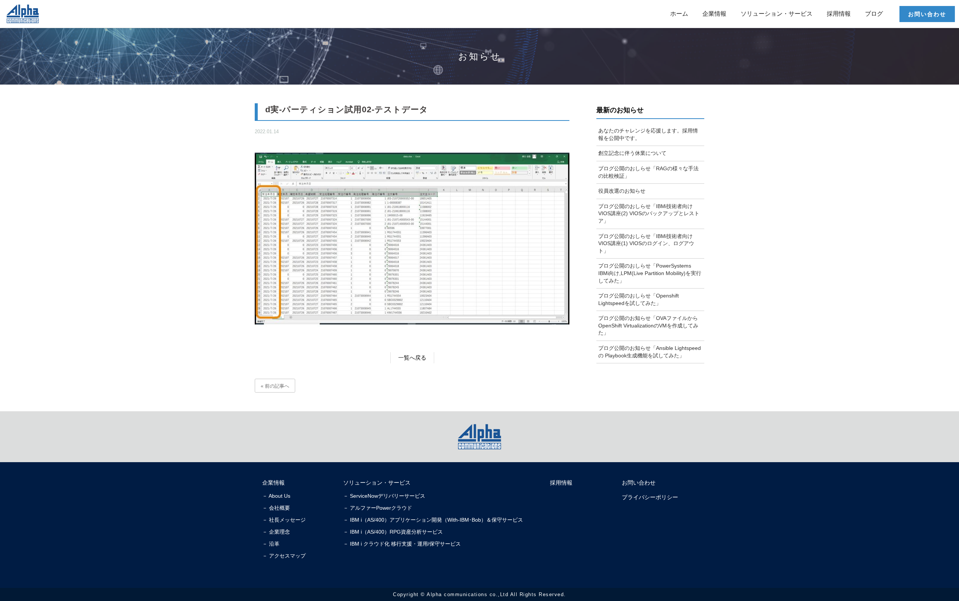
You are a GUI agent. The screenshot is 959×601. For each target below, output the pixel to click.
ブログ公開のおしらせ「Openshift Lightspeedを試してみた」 (638, 299)
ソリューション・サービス (777, 13)
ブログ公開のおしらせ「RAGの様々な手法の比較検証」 (648, 172)
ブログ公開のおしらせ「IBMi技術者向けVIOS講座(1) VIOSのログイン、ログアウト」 (646, 243)
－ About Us (276, 496)
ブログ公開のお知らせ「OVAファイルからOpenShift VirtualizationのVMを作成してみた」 (648, 325)
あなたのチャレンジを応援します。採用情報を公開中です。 (648, 134)
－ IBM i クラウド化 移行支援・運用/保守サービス (402, 544)
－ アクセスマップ (284, 556)
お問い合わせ (927, 14)
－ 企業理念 (276, 532)
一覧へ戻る (412, 357)
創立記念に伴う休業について (632, 153)
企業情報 (714, 13)
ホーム (679, 13)
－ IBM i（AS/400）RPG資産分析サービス (393, 532)
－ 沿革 (270, 544)
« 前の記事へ (275, 386)
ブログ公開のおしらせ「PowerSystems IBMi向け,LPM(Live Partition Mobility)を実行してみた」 (649, 273)
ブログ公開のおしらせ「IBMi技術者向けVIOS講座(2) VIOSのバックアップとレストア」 (648, 213)
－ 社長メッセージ (284, 520)
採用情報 (839, 13)
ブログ (874, 13)
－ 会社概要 (276, 508)
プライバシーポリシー (650, 497)
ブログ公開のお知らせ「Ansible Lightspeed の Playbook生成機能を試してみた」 (649, 352)
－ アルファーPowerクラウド (377, 508)
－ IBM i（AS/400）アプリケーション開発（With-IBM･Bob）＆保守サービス (433, 520)
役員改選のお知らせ (621, 191)
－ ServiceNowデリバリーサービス (384, 496)
